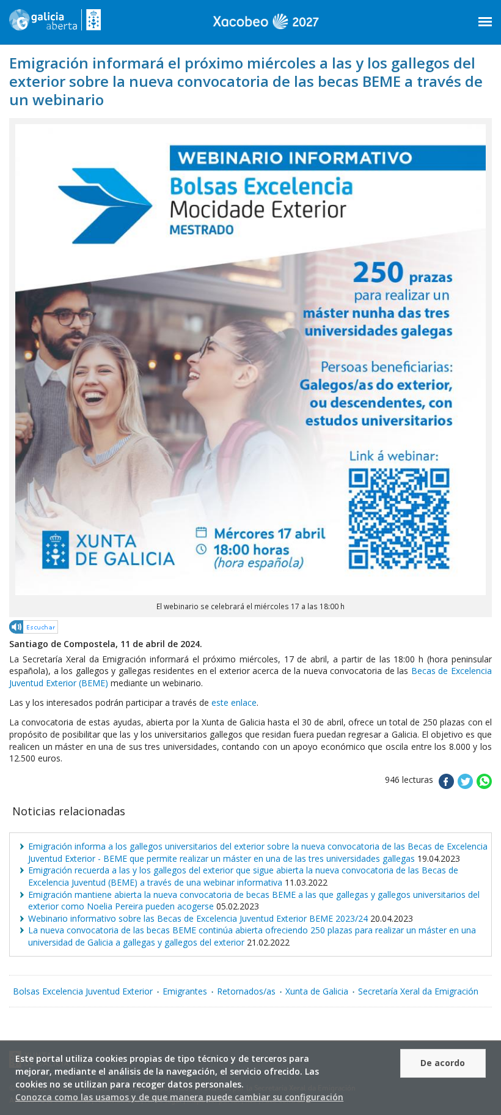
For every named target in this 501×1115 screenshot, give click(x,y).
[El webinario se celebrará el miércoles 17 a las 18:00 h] (250, 592)
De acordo (442, 1063)
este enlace (234, 702)
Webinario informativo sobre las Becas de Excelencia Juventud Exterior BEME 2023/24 (198, 918)
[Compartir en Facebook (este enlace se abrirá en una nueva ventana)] (446, 785)
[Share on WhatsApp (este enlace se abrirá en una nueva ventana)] (484, 785)
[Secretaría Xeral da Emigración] (55, 24)
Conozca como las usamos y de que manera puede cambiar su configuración (179, 1097)
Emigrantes (185, 991)
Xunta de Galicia (316, 991)
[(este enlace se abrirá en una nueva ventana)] (34, 629)
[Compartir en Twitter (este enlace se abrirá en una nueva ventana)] (465, 785)
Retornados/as (246, 991)
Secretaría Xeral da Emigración (418, 991)
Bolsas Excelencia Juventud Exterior (83, 991)
